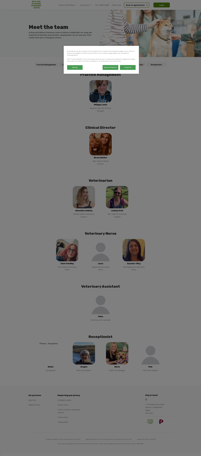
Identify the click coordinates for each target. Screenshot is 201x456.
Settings (75, 67)
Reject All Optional (110, 67)
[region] (101, 60)
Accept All (127, 67)
